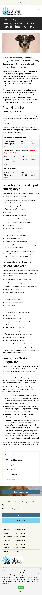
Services (12, 20)
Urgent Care (10, 479)
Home (4, 20)
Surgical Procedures (13, 474)
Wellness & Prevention (14, 460)
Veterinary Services (12, 455)
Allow (21, 587)
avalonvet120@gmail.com (14, 509)
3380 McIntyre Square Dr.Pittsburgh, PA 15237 (20, 502)
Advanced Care (11, 470)
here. (7, 583)
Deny (21, 591)
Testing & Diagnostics (14, 465)
